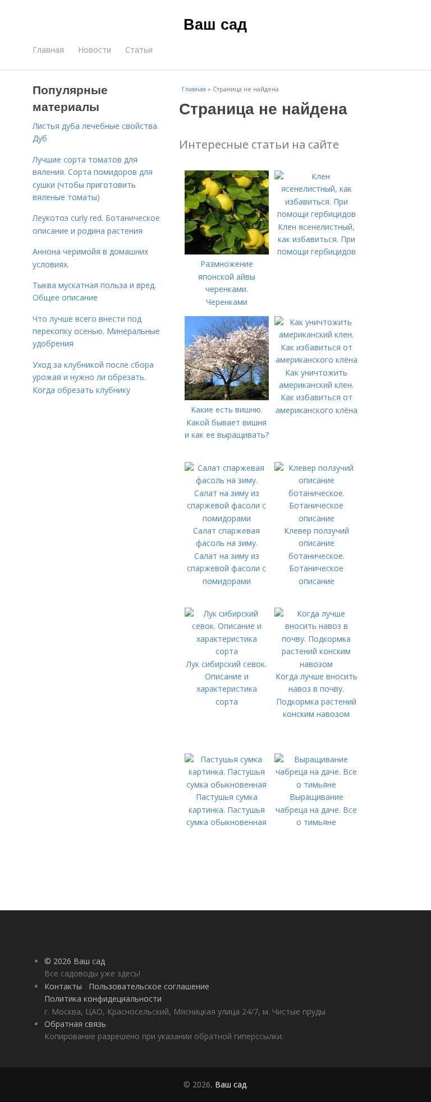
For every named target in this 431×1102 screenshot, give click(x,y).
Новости (94, 49)
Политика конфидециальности (103, 998)
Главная (48, 49)
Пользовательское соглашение (149, 986)
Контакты (63, 986)
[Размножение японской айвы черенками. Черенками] (227, 251)
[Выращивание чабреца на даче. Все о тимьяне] (316, 784)
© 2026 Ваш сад (74, 961)
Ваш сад (215, 23)
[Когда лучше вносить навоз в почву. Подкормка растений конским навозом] (316, 664)
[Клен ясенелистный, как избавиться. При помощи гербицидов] (316, 214)
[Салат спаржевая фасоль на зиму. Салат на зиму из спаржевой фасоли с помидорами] (227, 518)
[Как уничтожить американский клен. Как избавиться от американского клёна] (316, 359)
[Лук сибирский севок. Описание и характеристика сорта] (227, 651)
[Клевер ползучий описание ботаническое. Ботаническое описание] (316, 518)
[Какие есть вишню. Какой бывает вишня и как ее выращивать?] (227, 397)
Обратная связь (75, 1023)
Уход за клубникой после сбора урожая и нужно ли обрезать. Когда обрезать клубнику (93, 377)
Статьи (139, 49)
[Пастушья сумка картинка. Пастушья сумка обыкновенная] (227, 784)
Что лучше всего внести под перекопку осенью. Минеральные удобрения (96, 331)
